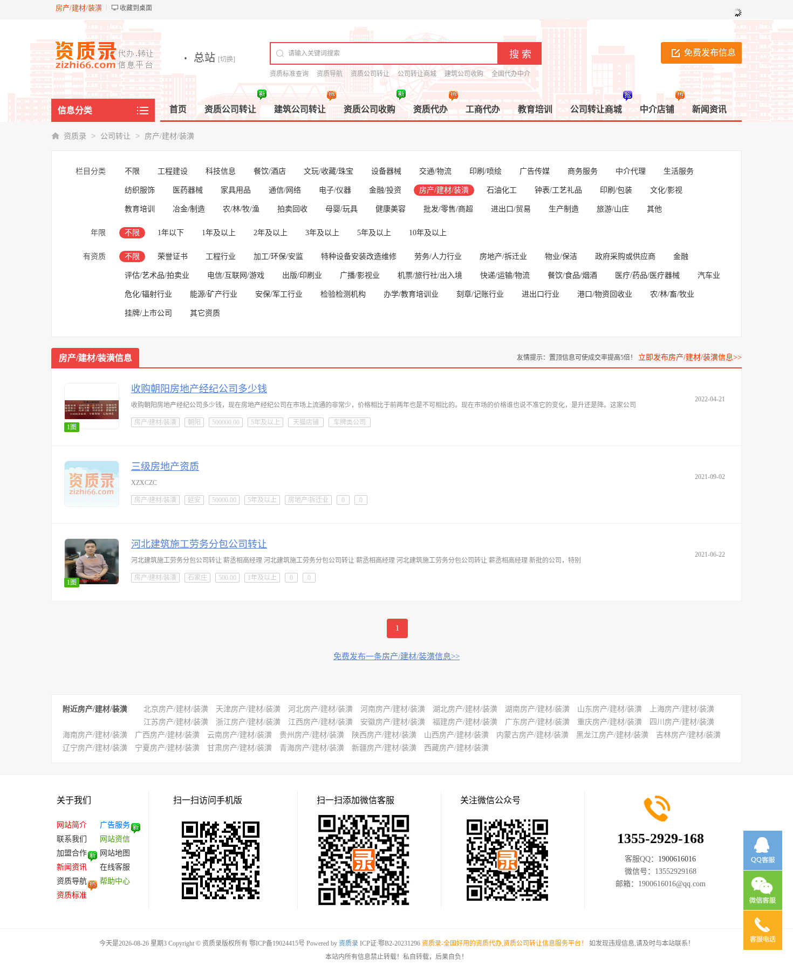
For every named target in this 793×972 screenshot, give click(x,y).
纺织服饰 (140, 190)
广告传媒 (534, 171)
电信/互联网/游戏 (235, 275)
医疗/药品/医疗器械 (647, 275)
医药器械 (188, 190)
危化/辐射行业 (148, 294)
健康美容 (390, 209)
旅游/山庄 (613, 209)
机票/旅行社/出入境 (430, 275)
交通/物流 (435, 171)
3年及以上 (322, 233)
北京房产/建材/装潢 (175, 709)
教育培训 (140, 209)
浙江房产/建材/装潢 (248, 722)
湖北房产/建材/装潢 (465, 709)
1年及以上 (219, 233)
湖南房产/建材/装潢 (537, 709)
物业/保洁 (561, 256)
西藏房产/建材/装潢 (456, 748)
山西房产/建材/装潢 (456, 735)
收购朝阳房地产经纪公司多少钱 (199, 389)
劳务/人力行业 (438, 256)
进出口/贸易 (511, 209)
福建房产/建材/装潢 (465, 722)
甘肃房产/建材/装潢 (239, 748)
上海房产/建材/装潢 (682, 709)
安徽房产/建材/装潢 (392, 722)
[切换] (226, 59)
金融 (680, 256)
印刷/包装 (616, 190)
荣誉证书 (173, 256)
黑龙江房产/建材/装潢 (612, 735)
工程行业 (221, 256)
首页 (178, 109)
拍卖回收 (292, 209)
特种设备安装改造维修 (358, 256)
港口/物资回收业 (604, 294)
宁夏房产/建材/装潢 (167, 748)
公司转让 (115, 136)
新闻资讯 (72, 867)
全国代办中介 (510, 74)
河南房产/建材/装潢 (392, 709)
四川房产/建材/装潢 (682, 722)
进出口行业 (540, 294)
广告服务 (115, 825)
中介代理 (631, 171)
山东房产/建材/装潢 (609, 709)
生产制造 (564, 209)
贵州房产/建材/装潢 (311, 735)
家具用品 (236, 190)
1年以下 (171, 233)
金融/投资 (385, 190)
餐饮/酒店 (270, 171)
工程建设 (173, 171)
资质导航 (330, 74)
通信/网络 (285, 190)
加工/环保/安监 (278, 256)
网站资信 (115, 839)
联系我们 (72, 839)
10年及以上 (428, 233)
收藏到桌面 (136, 8)
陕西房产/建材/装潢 (384, 735)
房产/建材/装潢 (169, 136)
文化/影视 (666, 190)
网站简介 (72, 825)
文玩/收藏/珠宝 (328, 171)
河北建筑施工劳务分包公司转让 (199, 544)
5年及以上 (374, 233)
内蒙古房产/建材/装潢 (532, 735)
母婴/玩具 (341, 209)
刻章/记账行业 (480, 294)
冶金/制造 (189, 209)
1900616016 (677, 859)
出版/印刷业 (302, 275)
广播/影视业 (360, 275)
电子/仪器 (335, 190)
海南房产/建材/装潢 (95, 735)
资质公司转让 (370, 74)
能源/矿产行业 (213, 294)
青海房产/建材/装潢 (311, 748)
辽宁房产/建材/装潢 (95, 748)
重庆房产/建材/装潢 (609, 722)
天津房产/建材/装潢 (248, 709)
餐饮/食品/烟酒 (572, 275)
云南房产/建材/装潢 (239, 735)
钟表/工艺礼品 (558, 190)
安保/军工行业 (279, 294)
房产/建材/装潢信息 (95, 357)
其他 (654, 209)
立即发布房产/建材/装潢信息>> (690, 357)
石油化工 (502, 190)
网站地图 (115, 853)
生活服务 (679, 171)
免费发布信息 (710, 52)
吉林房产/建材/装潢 (688, 735)
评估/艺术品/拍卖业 (157, 275)
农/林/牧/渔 (241, 209)
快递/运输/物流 (505, 275)
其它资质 (205, 313)
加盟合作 (72, 853)
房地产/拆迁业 (503, 256)
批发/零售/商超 (448, 209)
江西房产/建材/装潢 (320, 722)
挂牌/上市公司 (148, 313)
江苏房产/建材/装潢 (175, 722)
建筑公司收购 (464, 74)
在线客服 (115, 867)
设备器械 (386, 171)
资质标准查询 (289, 74)
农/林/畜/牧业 (672, 294)
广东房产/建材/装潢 (537, 722)
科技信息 (221, 171)
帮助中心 (115, 881)
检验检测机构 (343, 294)
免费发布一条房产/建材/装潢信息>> (396, 656)
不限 (132, 171)
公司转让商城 (417, 74)
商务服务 (583, 171)
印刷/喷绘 (485, 171)
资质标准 (72, 895)
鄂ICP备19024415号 (277, 943)
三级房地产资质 (165, 466)
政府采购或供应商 (625, 256)
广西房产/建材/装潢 (167, 735)
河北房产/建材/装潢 (320, 709)
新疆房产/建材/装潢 (384, 748)
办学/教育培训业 (411, 294)
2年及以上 (271, 233)
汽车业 (709, 275)
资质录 (75, 136)
